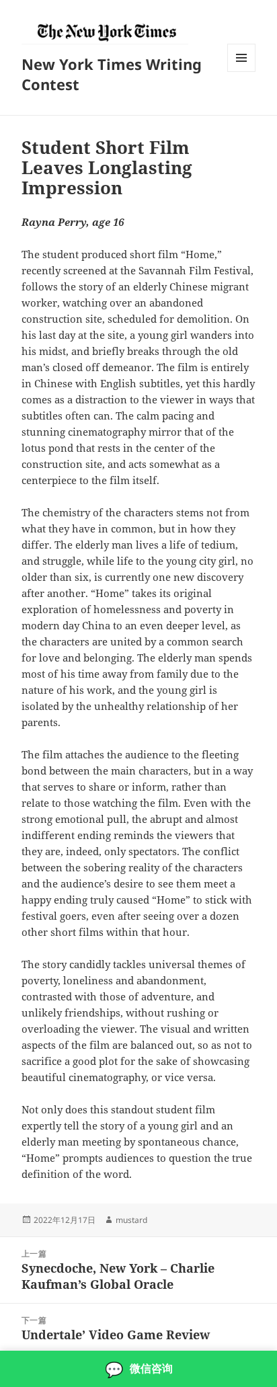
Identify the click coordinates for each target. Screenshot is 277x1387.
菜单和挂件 (241, 71)
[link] (138, 1369)
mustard (131, 1220)
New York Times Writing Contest (112, 74)
